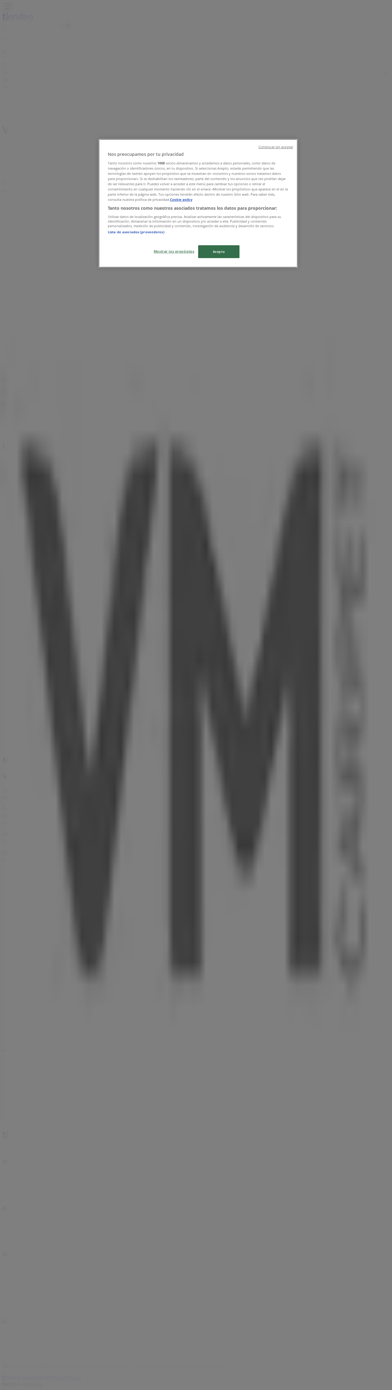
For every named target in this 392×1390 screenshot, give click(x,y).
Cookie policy (181, 199)
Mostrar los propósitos (174, 251)
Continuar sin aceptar (275, 147)
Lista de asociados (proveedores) (136, 232)
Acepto (219, 251)
